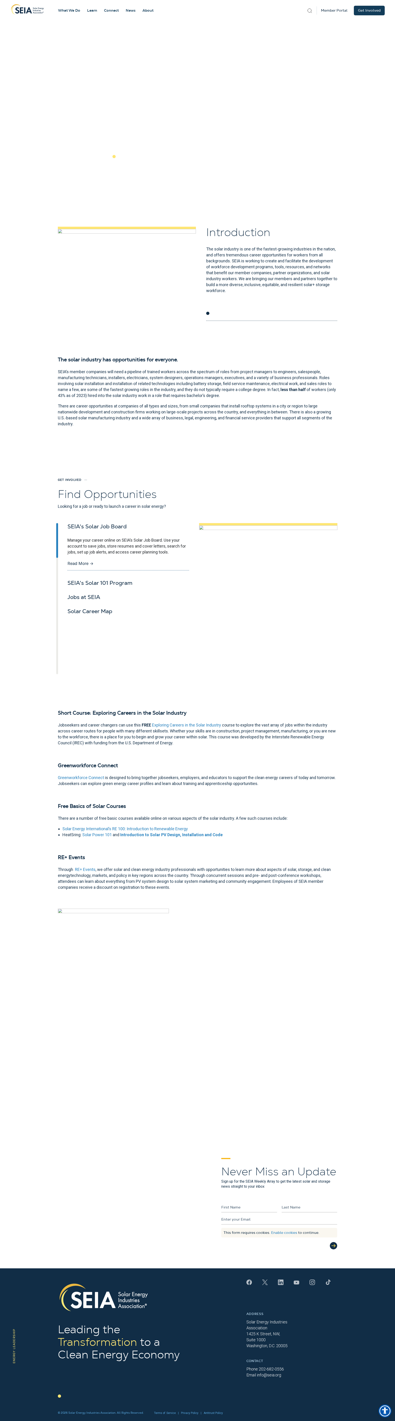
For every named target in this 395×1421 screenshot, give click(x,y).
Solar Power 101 (97, 834)
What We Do (69, 10)
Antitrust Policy (213, 1413)
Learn (92, 10)
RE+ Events (85, 869)
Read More (80, 563)
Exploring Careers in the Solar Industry (186, 725)
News (131, 10)
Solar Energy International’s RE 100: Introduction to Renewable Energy (125, 828)
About (148, 10)
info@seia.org (269, 1375)
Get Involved (369, 10)
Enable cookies (284, 1233)
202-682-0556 (271, 1369)
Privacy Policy (189, 1413)
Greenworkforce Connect (81, 777)
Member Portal (334, 10)
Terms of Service (165, 1413)
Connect (111, 10)
